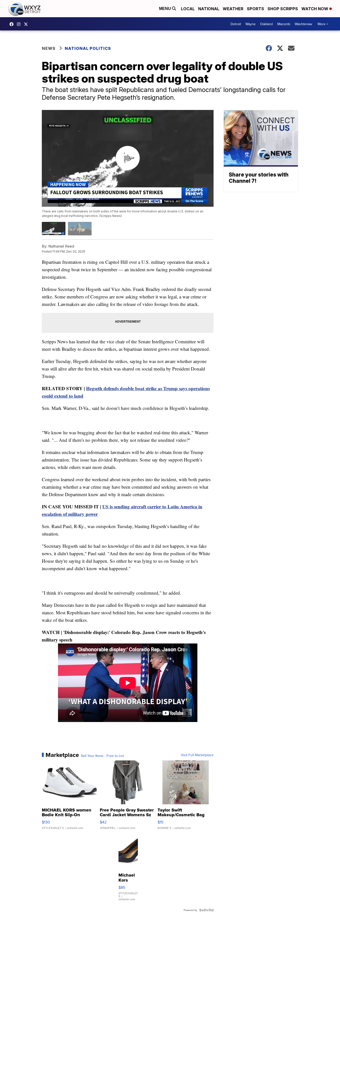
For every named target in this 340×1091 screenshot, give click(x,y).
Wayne (250, 23)
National (208, 8)
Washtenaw (303, 23)
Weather (233, 8)
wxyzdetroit (12, 24)
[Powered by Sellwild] (206, 910)
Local (188, 8)
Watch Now (315, 8)
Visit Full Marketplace (197, 755)
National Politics (88, 48)
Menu (165, 8)
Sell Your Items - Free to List (102, 755)
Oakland (266, 23)
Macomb (283, 23)
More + (323, 23)
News (49, 48)
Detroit (235, 23)
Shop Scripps (283, 8)
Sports (255, 8)
